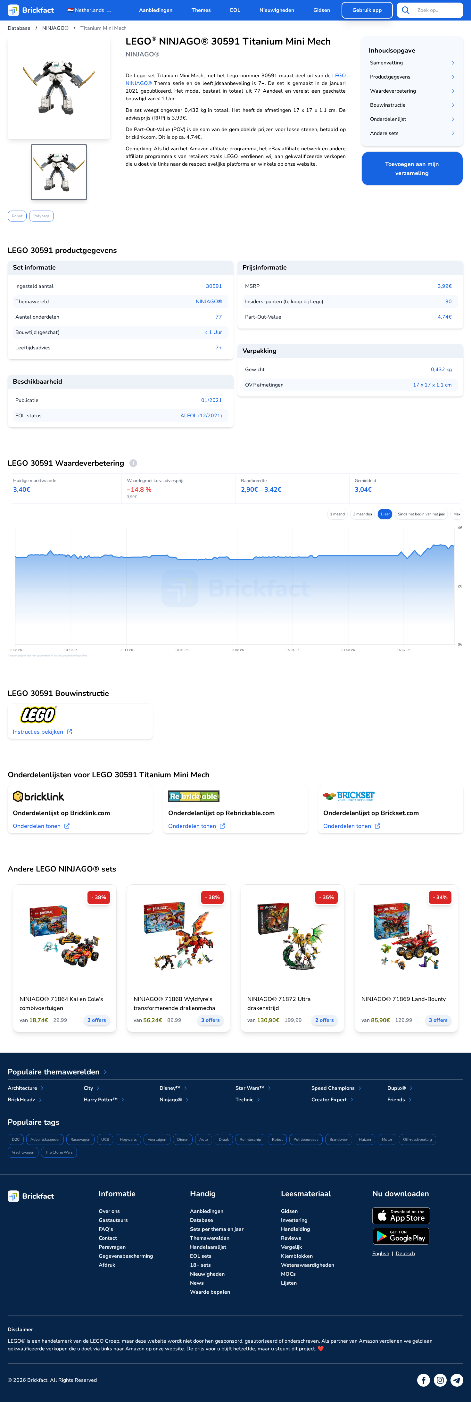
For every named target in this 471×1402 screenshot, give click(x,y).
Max (456, 514)
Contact (108, 1238)
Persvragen (112, 1247)
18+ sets (200, 1265)
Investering (294, 1220)
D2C (16, 1139)
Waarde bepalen (210, 1292)
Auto (203, 1139)
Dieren (182, 1139)
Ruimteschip (250, 1139)
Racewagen (80, 1139)
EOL (235, 10)
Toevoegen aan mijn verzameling (412, 168)
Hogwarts (128, 1139)
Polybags (41, 216)
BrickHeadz (21, 1100)
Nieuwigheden (277, 10)
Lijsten (289, 1283)
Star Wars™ (250, 1088)
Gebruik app (367, 10)
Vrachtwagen (23, 1152)
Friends (396, 1100)
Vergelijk (291, 1247)
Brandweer (338, 1139)
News (197, 1283)
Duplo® (396, 1088)
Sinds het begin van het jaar (421, 514)
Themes (201, 10)
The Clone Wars (59, 1152)
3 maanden (362, 514)
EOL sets (200, 1256)
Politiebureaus (305, 1139)
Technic (244, 1100)
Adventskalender (45, 1139)
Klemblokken (297, 1256)
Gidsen (321, 10)
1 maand (337, 514)
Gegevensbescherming (126, 1256)
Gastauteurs (113, 1220)
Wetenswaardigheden (307, 1265)
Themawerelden (209, 1238)
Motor (387, 1139)
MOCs (288, 1274)
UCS (105, 1139)
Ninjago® (171, 1100)
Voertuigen (157, 1139)
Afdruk (107, 1265)
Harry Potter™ (101, 1100)
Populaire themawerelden (54, 1072)
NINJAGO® (209, 301)
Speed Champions (333, 1088)
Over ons (109, 1211)
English (380, 1253)
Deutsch (405, 1253)
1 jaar (385, 514)
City (88, 1088)
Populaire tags (34, 1122)
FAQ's (106, 1229)
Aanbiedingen (155, 10)
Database (201, 1220)
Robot (17, 216)
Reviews (291, 1238)
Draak (224, 1139)
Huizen (365, 1139)
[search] (405, 10)
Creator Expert (329, 1100)
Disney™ (170, 1088)
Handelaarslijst (208, 1247)
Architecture (22, 1088)
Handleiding (295, 1229)
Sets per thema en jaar (217, 1229)
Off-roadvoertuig (417, 1139)
